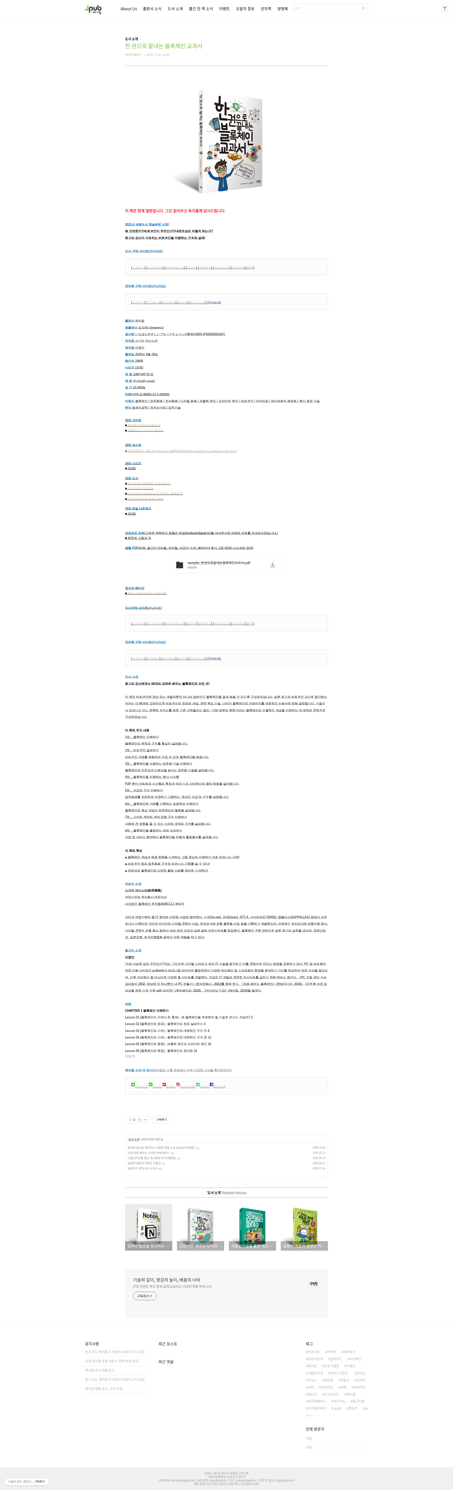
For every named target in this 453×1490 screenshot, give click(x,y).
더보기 (309, 1415)
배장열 (328, 1380)
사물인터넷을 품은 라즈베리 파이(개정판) (152, 1158)
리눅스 (312, 1380)
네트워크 (349, 1351)
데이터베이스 (317, 1401)
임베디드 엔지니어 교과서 (143, 1168)
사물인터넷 (315, 1373)
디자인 (361, 1380)
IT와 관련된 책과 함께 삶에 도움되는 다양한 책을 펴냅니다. (172, 1286)
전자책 (266, 8)
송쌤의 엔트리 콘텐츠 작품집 (144, 1163)
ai (366, 1408)
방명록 (282, 8)
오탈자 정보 (245, 8)
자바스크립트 (339, 1373)
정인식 (312, 1394)
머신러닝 (327, 1387)
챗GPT (353, 1408)
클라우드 (336, 1358)
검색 (363, 8)
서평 (343, 1387)
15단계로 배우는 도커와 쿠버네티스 (148, 1153)
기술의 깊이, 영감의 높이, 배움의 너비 (166, 1280)
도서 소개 (175, 8)
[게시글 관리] (145, 1119)
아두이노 (339, 1401)
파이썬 (312, 1365)
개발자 (344, 1380)
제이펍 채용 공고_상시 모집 (104, 1388)
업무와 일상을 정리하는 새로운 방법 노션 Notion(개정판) (161, 1148)
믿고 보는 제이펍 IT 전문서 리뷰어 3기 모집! (115, 1351)
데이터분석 (315, 1358)
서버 (311, 1387)
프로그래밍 (331, 1365)
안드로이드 (331, 1394)
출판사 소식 (152, 8)
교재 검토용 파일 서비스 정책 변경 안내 (111, 1360)
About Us (129, 8)
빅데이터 (359, 1387)
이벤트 (224, 8)
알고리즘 (358, 1401)
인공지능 (314, 1351)
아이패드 (355, 1358)
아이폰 (331, 1351)
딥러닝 (360, 1373)
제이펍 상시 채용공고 (99, 1370)
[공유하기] (140, 1119)
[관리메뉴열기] (444, 8)
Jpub (337, 1408)
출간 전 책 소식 (201, 8)
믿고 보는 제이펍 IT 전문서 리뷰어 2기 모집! (115, 1379)
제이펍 (351, 1394)
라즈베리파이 (317, 1408)
